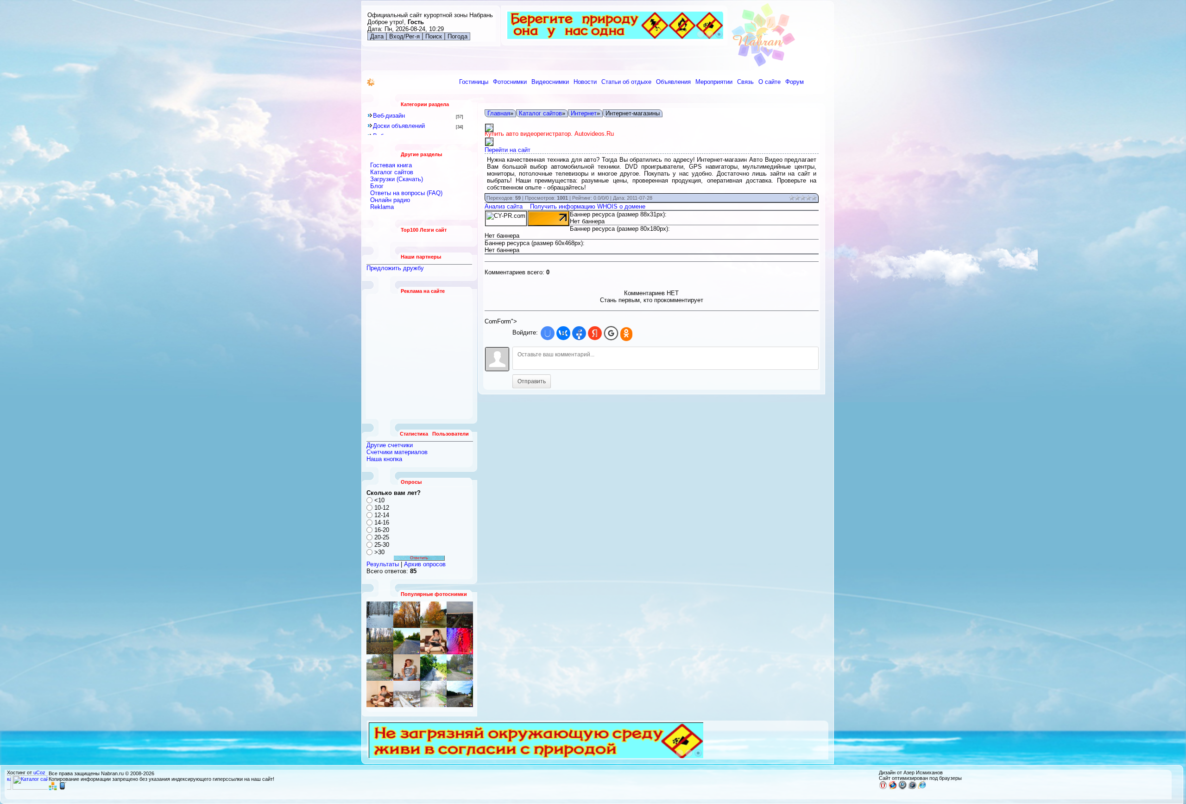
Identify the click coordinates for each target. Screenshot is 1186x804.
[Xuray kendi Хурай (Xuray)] (406, 641)
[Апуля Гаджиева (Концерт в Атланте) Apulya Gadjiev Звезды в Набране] (433, 641)
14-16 (381, 522)
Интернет (584, 113)
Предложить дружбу (395, 268)
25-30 (381, 544)
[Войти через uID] (548, 333)
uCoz (39, 772)
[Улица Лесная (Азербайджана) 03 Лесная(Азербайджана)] (406, 667)
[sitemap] (53, 788)
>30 (379, 552)
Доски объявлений (399, 125)
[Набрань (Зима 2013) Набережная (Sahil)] (460, 694)
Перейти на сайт (507, 149)
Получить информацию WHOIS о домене (587, 206)
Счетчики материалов (397, 452)
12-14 (381, 515)
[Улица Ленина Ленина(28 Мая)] (433, 614)
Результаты (382, 564)
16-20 (381, 529)
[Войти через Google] (611, 333)
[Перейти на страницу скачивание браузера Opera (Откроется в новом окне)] (883, 787)
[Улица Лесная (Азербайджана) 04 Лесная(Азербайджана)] (460, 667)
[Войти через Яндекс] (595, 333)
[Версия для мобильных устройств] (62, 788)
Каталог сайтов (540, 113)
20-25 (381, 537)
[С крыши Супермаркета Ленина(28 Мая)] (460, 614)
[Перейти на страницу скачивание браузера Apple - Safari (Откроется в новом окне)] (912, 787)
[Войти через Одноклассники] (626, 334)
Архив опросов (425, 564)
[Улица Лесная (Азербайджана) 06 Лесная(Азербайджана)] (433, 694)
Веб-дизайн (389, 115)
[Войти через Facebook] (579, 333)
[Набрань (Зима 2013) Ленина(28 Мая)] (406, 694)
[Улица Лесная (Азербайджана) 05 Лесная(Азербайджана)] (379, 667)
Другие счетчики (389, 445)
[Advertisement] (419, 356)
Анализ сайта (504, 206)
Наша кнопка (384, 459)
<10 (379, 500)
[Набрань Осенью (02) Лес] (406, 614)
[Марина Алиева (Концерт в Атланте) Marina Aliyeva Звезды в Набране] (460, 641)
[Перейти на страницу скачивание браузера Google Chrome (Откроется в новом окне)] (902, 787)
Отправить (531, 381)
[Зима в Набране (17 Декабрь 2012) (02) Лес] (379, 614)
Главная (498, 113)
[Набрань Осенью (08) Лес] (379, 641)
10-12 (381, 507)
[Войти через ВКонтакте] (563, 333)
